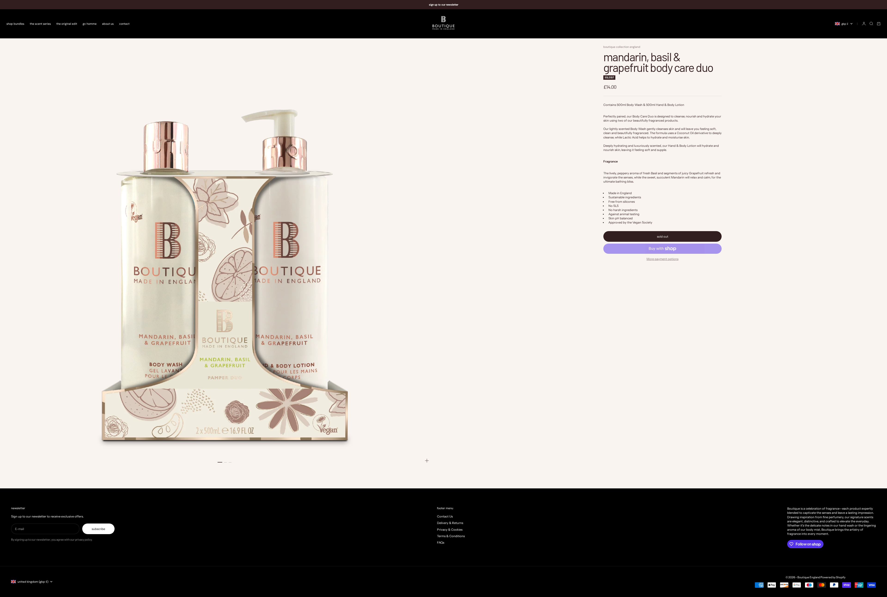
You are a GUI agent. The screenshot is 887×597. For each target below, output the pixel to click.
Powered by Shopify (832, 577)
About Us (108, 23)
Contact (124, 23)
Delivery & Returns (450, 523)
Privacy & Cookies (449, 529)
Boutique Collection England (621, 47)
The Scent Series (40, 23)
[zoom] (426, 460)
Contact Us (445, 516)
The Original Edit (66, 23)
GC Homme (90, 23)
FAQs (440, 542)
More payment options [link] (662, 259)
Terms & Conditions (451, 536)
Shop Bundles (15, 23)
